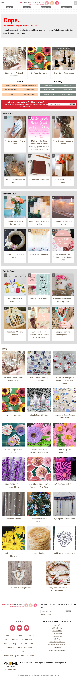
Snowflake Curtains (13, 519)
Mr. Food (57, 639)
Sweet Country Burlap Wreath (15, 255)
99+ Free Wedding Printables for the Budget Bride (63, 257)
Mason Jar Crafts (49, 89)
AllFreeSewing (57, 633)
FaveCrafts (57, 625)
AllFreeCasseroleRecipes (57, 650)
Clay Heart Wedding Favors (20, 588)
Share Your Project (26, 643)
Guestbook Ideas (67, 89)
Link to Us (29, 639)
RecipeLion (57, 647)
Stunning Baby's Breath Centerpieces (14, 74)
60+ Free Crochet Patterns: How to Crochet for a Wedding (39, 335)
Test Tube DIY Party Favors (15, 333)
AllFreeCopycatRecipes (57, 642)
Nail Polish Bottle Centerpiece (15, 300)
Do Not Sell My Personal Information (18, 655)
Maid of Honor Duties (39, 299)
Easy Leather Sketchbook (39, 179)
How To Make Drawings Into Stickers (39, 379)
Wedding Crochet (29, 94)
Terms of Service (24, 647)
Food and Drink (49, 94)
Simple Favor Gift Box (39, 415)
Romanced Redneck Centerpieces (15, 222)
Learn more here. (10, 669)
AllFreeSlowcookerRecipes (57, 645)
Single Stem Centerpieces (64, 73)
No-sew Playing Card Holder (13, 451)
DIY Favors (11, 94)
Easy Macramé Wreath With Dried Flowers (58, 589)
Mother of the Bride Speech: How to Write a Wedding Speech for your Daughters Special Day (39, 145)
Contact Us (29, 635)
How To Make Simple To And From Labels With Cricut (64, 380)
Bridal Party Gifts (67, 94)
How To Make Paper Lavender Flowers (13, 485)
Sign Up (72, 104)
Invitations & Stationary (11, 85)
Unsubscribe (19, 651)
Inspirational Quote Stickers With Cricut (64, 416)
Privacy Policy (43, 104)
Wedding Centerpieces (29, 85)
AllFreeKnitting (57, 631)
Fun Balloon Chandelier (39, 254)
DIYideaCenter (57, 636)
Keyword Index (16, 639)
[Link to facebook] (12, 628)
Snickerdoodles (39, 553)
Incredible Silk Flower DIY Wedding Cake (63, 300)
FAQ (6, 639)
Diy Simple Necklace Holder (64, 519)
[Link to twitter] (19, 628)
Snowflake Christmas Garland (39, 520)
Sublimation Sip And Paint (64, 553)
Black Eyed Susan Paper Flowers (13, 554)
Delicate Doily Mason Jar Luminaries (15, 180)
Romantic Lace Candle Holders (63, 222)
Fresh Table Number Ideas (63, 180)
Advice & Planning (29, 89)
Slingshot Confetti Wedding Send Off (63, 333)
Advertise (18, 635)
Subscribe (11, 647)
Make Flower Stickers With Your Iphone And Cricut (39, 485)
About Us (8, 635)
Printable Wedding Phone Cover (15, 142)
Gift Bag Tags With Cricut (64, 484)
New (3, 349)
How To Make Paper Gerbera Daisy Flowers (39, 451)
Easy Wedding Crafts (11, 89)
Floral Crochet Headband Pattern (63, 142)
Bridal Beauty (49, 85)
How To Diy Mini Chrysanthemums (64, 451)
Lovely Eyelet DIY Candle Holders (39, 222)
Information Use (25, 106)
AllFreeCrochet (57, 628)
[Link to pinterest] (26, 628)
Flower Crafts (67, 85)
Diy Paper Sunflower (39, 73)
